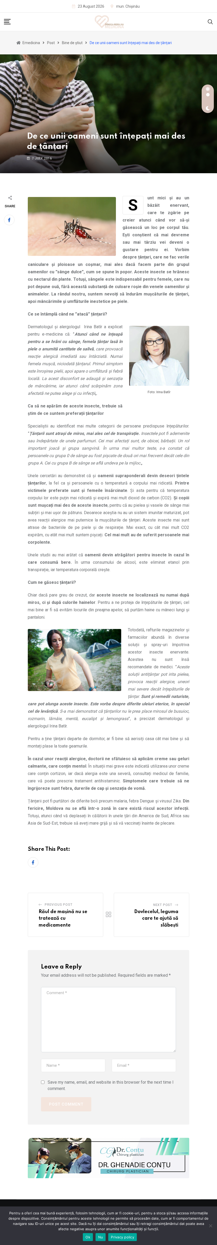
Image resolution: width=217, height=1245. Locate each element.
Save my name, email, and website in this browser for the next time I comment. (111, 1085)
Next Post (162, 905)
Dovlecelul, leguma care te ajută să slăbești (156, 918)
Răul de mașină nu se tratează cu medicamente (63, 918)
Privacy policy (122, 1237)
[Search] (210, 21)
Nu (100, 1237)
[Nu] (210, 1225)
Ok (87, 1237)
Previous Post (58, 904)
